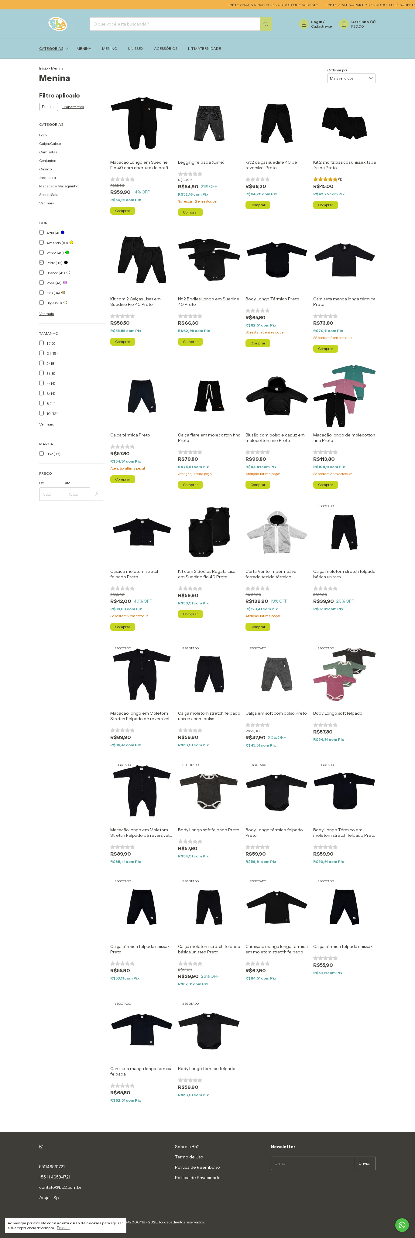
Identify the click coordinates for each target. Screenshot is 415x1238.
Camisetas (48, 152)
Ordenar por (337, 70)
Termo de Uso (189, 1157)
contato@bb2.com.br (60, 1187)
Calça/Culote (50, 143)
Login (316, 21)
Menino (109, 48)
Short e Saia (48, 194)
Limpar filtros (73, 106)
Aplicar (96, 494)
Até (67, 482)
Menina (84, 48)
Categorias (51, 48)
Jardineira (47, 177)
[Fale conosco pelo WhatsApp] (402, 1225)
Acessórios (165, 48)
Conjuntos (47, 160)
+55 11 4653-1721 (54, 1177)
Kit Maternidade (204, 48)
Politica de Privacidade (198, 1177)
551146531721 (52, 1166)
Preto (46, 107)
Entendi (63, 1228)
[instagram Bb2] (41, 1146)
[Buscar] (266, 24)
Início (43, 68)
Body (43, 135)
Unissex (135, 48)
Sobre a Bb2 (187, 1146)
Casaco (45, 169)
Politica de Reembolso (197, 1167)
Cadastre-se (321, 26)
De (41, 482)
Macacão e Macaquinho (58, 186)
